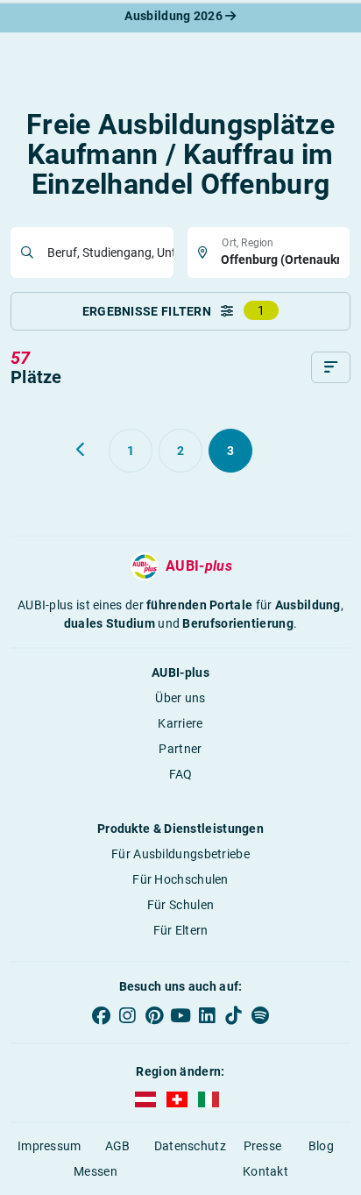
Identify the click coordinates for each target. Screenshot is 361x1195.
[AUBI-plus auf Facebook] (100, 1015)
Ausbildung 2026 (174, 16)
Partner (180, 749)
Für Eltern (181, 930)
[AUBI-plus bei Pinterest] (154, 1015)
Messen (95, 1171)
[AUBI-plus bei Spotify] (260, 1015)
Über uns (180, 698)
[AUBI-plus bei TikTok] (233, 1015)
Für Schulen (180, 905)
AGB (118, 1146)
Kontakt (265, 1171)
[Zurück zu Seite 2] (81, 450)
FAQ (181, 774)
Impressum (49, 1146)
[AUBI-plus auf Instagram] (127, 1015)
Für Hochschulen (180, 879)
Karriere (180, 723)
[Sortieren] (330, 367)
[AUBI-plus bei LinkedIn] (206, 1015)
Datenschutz (190, 1146)
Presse (263, 1146)
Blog (321, 1146)
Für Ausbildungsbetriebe (180, 854)
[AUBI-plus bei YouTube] (180, 1015)
